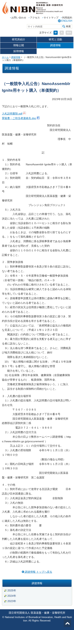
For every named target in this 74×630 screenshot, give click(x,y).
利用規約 (67, 17)
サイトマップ (51, 17)
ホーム (5, 57)
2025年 (11, 590)
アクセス (35, 17)
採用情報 (18, 51)
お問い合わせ (18, 17)
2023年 (11, 601)
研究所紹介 (18, 39)
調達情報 (55, 45)
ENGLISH (66, 20)
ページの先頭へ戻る (67, 623)
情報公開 (18, 45)
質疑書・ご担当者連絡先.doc (19, 118)
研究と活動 (55, 39)
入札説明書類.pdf (12, 113)
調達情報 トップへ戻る (38, 571)
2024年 (11, 595)
